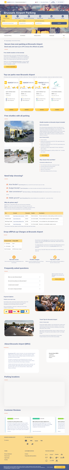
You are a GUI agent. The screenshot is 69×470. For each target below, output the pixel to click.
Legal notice (6, 457)
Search (11, 109)
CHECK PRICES (44, 155)
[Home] (4, 40)
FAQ (64, 35)
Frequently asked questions (30, 455)
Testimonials (51, 35)
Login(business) (53, 2)
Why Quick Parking (7, 35)
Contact (26, 453)
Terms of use (7, 455)
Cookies (6, 459)
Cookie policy (7, 468)
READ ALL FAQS (58, 279)
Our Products (22, 35)
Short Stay (46, 240)
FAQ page (53, 275)
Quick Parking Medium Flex (18, 221)
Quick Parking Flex (17, 218)
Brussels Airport (11, 353)
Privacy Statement (8, 453)
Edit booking (60, 2)
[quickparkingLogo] (9, 2)
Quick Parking (13, 56)
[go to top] (66, 464)
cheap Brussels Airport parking (16, 61)
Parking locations (37, 35)
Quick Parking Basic (17, 224)
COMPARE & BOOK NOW (10, 66)
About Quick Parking (44, 2)
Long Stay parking (53, 246)
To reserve (6, 440)
